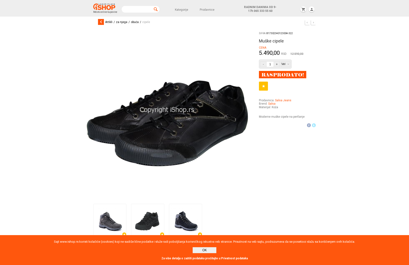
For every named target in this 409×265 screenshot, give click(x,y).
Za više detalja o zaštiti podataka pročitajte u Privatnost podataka (204, 258)
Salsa (272, 103)
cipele (146, 22)
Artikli (108, 22)
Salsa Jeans (283, 100)
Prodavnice (207, 9)
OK (204, 250)
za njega (121, 22)
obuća (135, 22)
